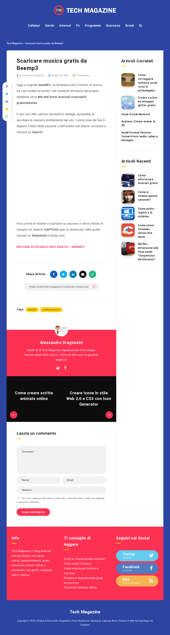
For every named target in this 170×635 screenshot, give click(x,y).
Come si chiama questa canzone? (148, 195)
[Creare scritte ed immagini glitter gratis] (128, 102)
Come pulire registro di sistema (146, 212)
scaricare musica (51, 309)
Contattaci (85, 625)
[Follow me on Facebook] (65, 368)
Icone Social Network (135, 114)
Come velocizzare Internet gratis (148, 179)
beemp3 (32, 309)
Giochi (49, 25)
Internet (65, 25)
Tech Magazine (15, 43)
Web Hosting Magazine (141, 621)
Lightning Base (109, 621)
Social (129, 25)
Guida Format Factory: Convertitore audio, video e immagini (139, 136)
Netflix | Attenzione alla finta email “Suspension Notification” (148, 251)
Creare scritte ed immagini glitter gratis (147, 101)
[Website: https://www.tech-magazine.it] (57, 368)
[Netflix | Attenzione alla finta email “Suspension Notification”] (128, 248)
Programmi (93, 25)
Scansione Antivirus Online (80, 587)
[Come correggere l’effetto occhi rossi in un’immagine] (128, 79)
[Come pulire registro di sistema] (128, 213)
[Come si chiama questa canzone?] (128, 196)
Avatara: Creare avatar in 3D (138, 123)
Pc (78, 25)
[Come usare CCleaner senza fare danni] (128, 230)
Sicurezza (113, 25)
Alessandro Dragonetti (61, 342)
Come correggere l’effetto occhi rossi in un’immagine (147, 82)
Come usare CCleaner (77, 563)
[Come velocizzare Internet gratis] (128, 180)
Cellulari (34, 25)
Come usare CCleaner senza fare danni (146, 231)
